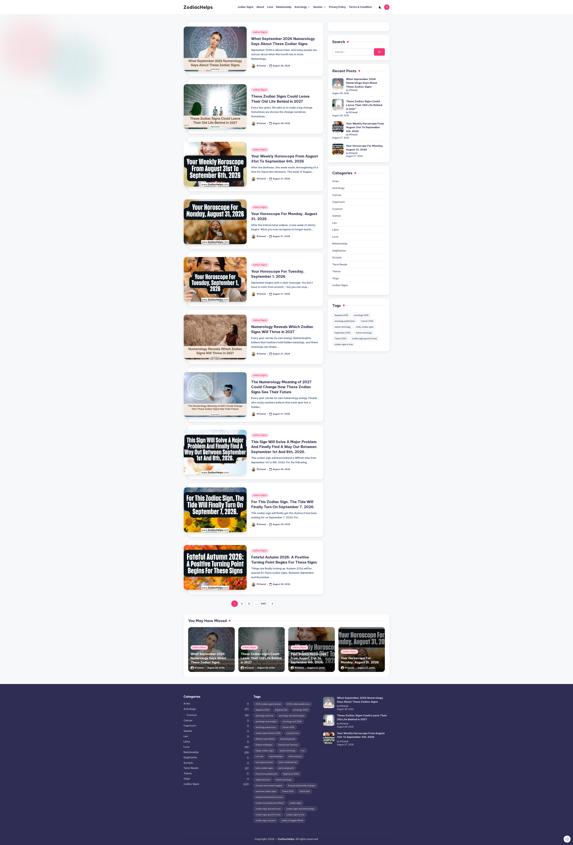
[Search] (379, 52)
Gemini (336, 215)
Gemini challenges (264, 745)
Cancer (336, 195)
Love (335, 236)
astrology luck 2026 (292, 721)
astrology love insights (266, 721)
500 (263, 603)
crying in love (292, 733)
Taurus (336, 271)
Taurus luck (304, 791)
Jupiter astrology (343, 327)
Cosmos (337, 209)
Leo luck (259, 756)
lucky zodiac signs (364, 327)
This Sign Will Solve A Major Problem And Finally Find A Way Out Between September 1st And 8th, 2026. (284, 447)
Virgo (335, 278)
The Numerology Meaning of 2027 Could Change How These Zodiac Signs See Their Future (281, 387)
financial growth (287, 739)
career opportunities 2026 (268, 733)
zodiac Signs (260, 32)
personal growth (286, 768)
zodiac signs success (266, 820)
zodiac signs (295, 803)
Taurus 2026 (340, 338)
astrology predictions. (345, 321)
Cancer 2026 (367, 321)
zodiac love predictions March (270, 803)
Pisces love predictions (266, 774)
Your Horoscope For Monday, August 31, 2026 (364, 147)
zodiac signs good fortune (364, 338)
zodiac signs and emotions (268, 809)
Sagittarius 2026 (342, 332)
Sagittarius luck (263, 779)
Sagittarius (339, 250)
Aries (335, 181)
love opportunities (264, 762)
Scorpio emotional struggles (269, 785)
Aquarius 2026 (341, 315)
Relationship (339, 243)
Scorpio (337, 257)
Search (338, 42)
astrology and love (264, 715)
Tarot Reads (339, 264)
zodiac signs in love (344, 344)
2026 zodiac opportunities (268, 704)
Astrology (338, 188)
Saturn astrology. (364, 332)
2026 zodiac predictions (298, 704)
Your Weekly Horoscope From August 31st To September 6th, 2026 (365, 127)
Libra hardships (276, 756)
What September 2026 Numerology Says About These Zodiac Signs (361, 82)
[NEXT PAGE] (272, 603)
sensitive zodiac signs (266, 791)
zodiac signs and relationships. (300, 809)
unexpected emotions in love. (269, 797)
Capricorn (338, 202)
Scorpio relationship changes (301, 785)
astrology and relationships (291, 715)
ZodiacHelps (198, 7)
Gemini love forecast (288, 745)
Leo (334, 222)
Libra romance (295, 756)
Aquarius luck (281, 710)
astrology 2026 (361, 315)
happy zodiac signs (265, 750)
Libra (335, 229)
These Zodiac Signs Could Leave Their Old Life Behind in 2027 (364, 105)
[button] (272, 603)
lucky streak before (288, 762)
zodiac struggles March (292, 820)
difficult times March (265, 739)
